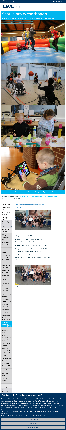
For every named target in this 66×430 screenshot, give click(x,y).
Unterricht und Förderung (6, 213)
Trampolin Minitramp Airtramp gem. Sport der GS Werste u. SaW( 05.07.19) (6, 352)
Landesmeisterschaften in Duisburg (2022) (6, 317)
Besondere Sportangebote (6, 386)
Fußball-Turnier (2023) (6, 276)
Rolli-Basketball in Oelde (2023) (6, 295)
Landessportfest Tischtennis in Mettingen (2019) (6, 338)
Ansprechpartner (6, 208)
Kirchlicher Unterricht (5, 390)
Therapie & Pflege (40, 192)
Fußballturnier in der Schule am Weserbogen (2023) (6, 282)
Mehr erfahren (33, 427)
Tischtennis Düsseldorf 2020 (5, 330)
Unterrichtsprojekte (6, 222)
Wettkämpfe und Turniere (53, 196)
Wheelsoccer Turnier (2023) (6, 271)
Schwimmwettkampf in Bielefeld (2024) (6, 250)
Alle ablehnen (33, 423)
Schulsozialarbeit (54, 192)
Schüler (22, 192)
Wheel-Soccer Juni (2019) (6, 344)
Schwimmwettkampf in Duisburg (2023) (6, 265)
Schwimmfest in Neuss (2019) (6, 359)
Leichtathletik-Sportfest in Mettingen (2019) (6, 372)
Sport (44, 196)
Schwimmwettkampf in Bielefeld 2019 (6, 365)
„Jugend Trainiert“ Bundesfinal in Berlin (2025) (6, 236)
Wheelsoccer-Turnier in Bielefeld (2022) (6, 311)
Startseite (6, 192)
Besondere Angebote (36, 196)
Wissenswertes (6, 204)
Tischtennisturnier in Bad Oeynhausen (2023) (6, 258)
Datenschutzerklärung (37, 415)
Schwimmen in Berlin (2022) (6, 305)
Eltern (29, 192)
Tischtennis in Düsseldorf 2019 (6, 380)
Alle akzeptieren (33, 419)
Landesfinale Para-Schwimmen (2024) (6, 244)
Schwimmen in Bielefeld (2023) (6, 300)
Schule (14, 192)
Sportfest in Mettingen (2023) (5, 290)
